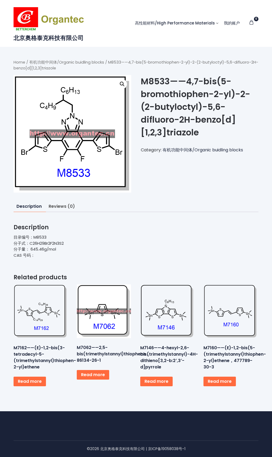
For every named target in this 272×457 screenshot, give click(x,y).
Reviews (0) (62, 206)
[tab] (29, 206)
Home (19, 62)
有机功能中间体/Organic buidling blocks (66, 62)
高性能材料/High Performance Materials (175, 23)
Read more (30, 381)
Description (29, 206)
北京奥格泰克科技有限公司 (49, 38)
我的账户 (232, 23)
